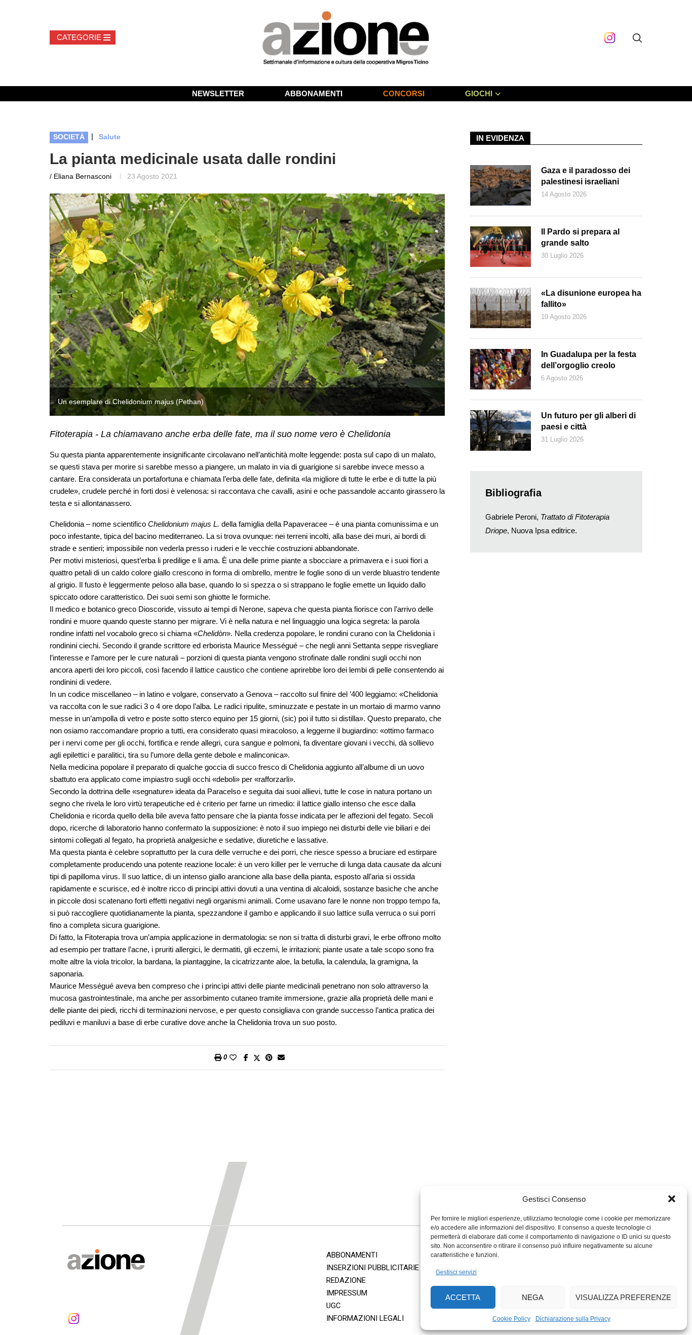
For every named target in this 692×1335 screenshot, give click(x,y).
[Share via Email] (281, 1057)
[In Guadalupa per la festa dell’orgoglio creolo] (500, 369)
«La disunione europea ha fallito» (591, 298)
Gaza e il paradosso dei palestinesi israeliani (585, 176)
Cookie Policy (511, 1318)
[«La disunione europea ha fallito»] (500, 308)
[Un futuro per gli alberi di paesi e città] (500, 430)
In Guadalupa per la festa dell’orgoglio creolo (588, 360)
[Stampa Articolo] (217, 1057)
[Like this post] (233, 1057)
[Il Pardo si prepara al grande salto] (500, 246)
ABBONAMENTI (313, 93)
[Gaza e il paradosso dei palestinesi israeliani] (500, 185)
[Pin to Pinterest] (269, 1057)
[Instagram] (609, 37)
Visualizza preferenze (623, 1297)
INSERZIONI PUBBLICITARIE (372, 1267)
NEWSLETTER (218, 93)
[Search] (637, 38)
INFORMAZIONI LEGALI (365, 1318)
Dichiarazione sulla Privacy (572, 1318)
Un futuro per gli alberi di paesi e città (588, 421)
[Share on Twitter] (256, 1057)
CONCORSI (404, 93)
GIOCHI (478, 93)
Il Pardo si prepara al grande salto (580, 237)
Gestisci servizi (456, 1272)
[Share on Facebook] (246, 1057)
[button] (672, 1199)
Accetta (462, 1297)
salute (110, 137)
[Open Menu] (83, 37)
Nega (533, 1297)
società (69, 137)
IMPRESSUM (346, 1293)
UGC (333, 1305)
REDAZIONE (346, 1280)
